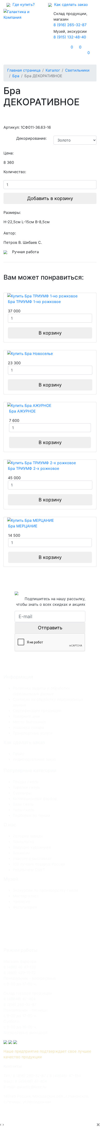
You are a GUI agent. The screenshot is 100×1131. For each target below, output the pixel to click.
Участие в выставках (32, 858)
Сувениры (22, 793)
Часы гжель (23, 809)
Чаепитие (21, 901)
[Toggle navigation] (13, 50)
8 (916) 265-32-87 (70, 24)
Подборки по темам (31, 815)
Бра (15, 75)
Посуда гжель (25, 781)
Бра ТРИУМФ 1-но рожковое (34, 301)
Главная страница (23, 70)
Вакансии (21, 852)
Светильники (77, 70)
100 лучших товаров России (39, 864)
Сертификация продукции (37, 710)
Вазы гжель (23, 804)
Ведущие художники (32, 847)
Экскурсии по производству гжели (45, 890)
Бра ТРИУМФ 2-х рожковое (33, 468)
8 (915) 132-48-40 (69, 37)
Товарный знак (26, 716)
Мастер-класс (26, 896)
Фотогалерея (25, 907)
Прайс (18, 753)
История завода (28, 836)
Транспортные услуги (33, 733)
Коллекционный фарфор (35, 798)
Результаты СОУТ (29, 869)
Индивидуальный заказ (34, 759)
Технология (23, 841)
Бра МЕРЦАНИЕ (22, 526)
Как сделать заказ (70, 4)
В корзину (50, 333)
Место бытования (29, 721)
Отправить (50, 628)
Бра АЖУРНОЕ (22, 411)
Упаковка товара (28, 727)
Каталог (53, 70)
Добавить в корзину (50, 198)
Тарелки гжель (26, 787)
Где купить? (22, 4)
